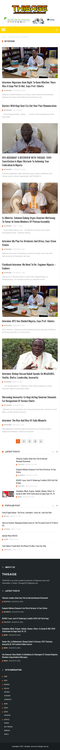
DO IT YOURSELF (8, 726)
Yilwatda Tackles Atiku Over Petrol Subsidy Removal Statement (31, 460)
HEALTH (6, 707)
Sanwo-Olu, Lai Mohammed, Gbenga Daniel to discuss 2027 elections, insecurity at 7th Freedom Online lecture (27, 643)
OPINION (7, 529)
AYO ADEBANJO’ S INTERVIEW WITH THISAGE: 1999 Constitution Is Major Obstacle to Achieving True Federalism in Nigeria (26, 161)
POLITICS (21, 464)
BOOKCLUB (7, 730)
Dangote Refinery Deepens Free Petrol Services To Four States (36, 470)
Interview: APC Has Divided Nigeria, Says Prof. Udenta (28, 321)
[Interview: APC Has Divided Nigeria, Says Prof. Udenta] (30, 301)
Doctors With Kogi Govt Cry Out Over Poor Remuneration (29, 106)
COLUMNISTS (7, 699)
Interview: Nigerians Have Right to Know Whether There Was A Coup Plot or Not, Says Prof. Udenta (29, 84)
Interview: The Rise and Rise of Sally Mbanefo (24, 420)
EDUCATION (7, 715)
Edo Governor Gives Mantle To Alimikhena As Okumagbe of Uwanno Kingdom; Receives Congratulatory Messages (30, 655)
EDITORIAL (7, 692)
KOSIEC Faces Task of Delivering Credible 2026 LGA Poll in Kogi (36, 481)
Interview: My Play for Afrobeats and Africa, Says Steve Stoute (29, 243)
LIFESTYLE (7, 549)
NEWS (20, 497)
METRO (6, 516)
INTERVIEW (7, 90)
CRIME (6, 539)
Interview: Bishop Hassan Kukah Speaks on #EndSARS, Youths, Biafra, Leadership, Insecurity (28, 375)
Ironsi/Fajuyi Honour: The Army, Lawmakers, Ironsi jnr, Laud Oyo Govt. (27, 512)
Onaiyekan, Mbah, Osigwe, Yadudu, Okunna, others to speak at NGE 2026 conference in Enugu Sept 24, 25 (35, 492)
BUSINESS (21, 475)
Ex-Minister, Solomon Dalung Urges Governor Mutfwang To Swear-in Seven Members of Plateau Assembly (28, 219)
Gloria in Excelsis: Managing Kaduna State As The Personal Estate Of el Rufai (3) (30, 524)
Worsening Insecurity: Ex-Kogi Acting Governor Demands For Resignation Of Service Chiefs (29, 399)
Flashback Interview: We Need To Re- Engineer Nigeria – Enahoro (29, 266)
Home (5, 676)
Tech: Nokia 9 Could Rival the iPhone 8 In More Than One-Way (24, 545)
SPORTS (6, 734)
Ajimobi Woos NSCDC (10, 535)
